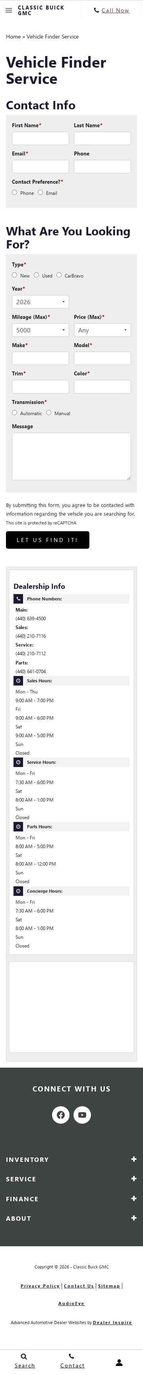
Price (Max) (89, 316)
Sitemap (109, 1285)
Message (22, 426)
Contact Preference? (37, 181)
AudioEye (71, 1303)
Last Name (88, 125)
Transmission (29, 401)
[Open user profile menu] (119, 1363)
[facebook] (61, 1115)
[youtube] (82, 1115)
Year (18, 288)
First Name (26, 125)
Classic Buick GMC (91, 1266)
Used (47, 276)
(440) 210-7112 (30, 653)
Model (83, 345)
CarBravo (74, 276)
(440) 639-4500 (30, 618)
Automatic (31, 413)
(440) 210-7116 (30, 636)
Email (20, 153)
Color (82, 373)
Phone (81, 153)
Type (19, 264)
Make (20, 345)
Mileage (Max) (31, 316)
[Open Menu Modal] (9, 10)
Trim (19, 373)
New (25, 276)
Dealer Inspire (112, 1322)
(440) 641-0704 (30, 671)
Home (13, 36)
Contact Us (79, 1285)
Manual (62, 413)
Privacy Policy (40, 1285)
